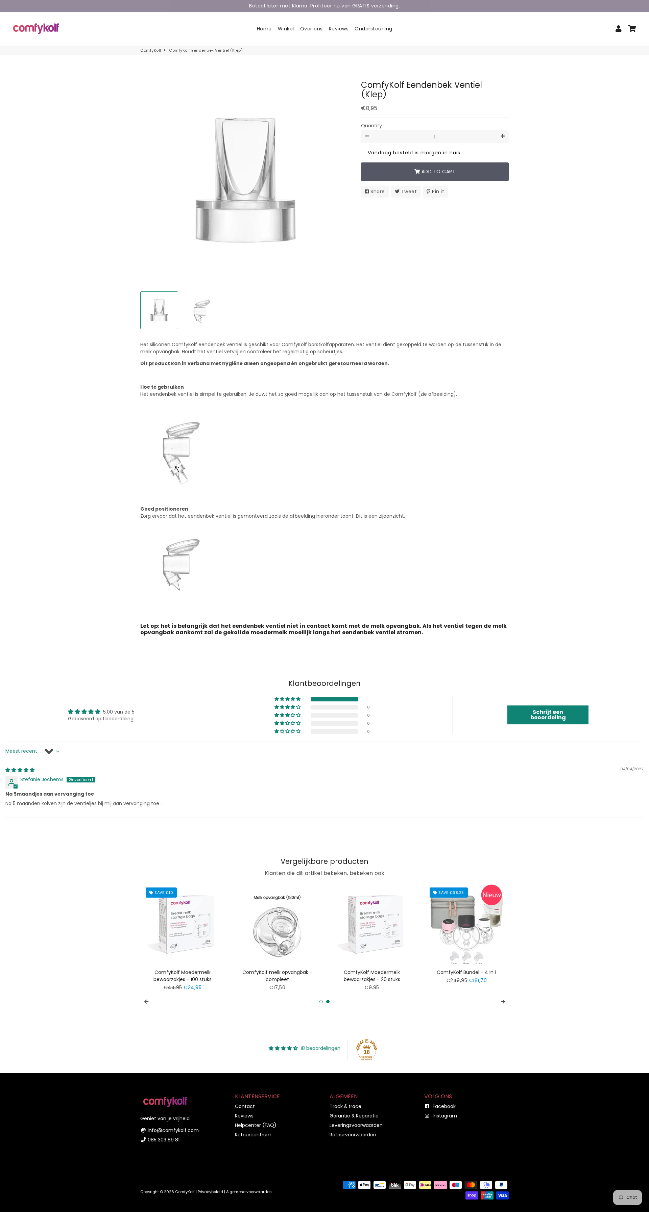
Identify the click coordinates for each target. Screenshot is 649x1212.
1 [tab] (321, 1001)
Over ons (311, 28)
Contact (245, 1106)
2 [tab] (328, 1001)
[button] (288, 699)
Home (264, 28)
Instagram (444, 1115)
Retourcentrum (253, 1134)
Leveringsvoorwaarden (356, 1125)
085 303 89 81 (162, 1139)
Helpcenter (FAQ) (256, 1125)
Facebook (443, 1106)
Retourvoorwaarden (353, 1134)
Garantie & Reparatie (354, 1115)
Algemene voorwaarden (249, 1191)
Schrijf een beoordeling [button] (548, 714)
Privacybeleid (210, 1191)
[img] (19, 770)
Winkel (286, 28)
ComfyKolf (151, 50)
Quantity (371, 125)
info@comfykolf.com (172, 1130)
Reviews (339, 28)
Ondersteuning (373, 28)
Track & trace (345, 1106)
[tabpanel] (182, 936)
